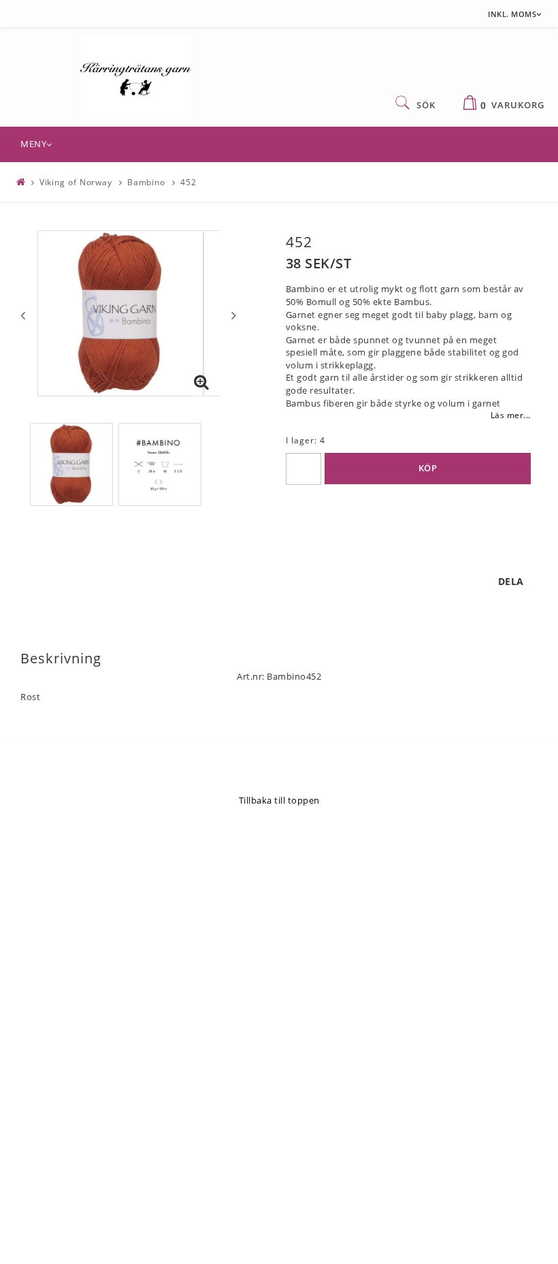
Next (233, 315)
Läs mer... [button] (511, 414)
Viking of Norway (75, 182)
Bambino (146, 182)
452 (188, 182)
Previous (22, 315)
